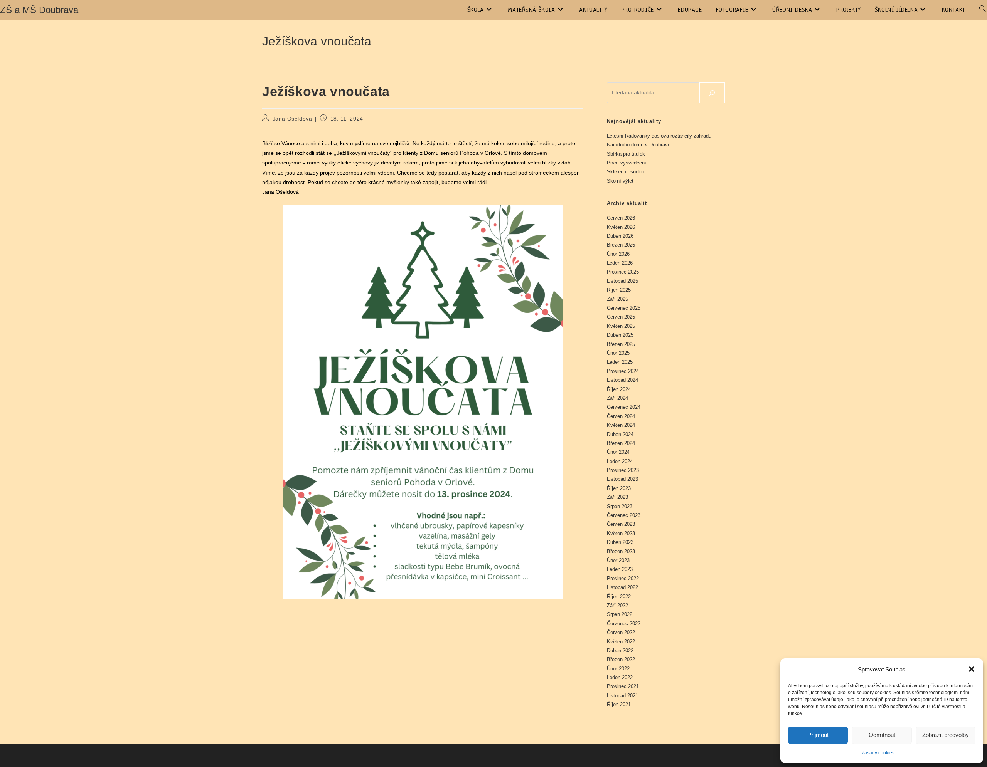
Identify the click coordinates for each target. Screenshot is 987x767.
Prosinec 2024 (623, 371)
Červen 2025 (621, 317)
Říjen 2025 (619, 290)
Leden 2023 (620, 569)
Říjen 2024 (619, 389)
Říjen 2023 (619, 488)
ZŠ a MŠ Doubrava (39, 10)
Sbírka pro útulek (626, 154)
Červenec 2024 (623, 407)
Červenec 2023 (623, 515)
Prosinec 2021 (623, 686)
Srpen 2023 (619, 506)
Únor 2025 (618, 353)
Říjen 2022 (619, 596)
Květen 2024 (621, 425)
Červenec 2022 (623, 623)
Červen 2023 (621, 524)
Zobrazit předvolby (945, 735)
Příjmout (818, 735)
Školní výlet (620, 181)
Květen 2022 (621, 641)
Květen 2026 (621, 227)
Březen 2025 (621, 344)
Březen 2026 (621, 245)
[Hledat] (712, 92)
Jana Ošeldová (292, 119)
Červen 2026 (621, 218)
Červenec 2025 (623, 308)
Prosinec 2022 (623, 578)
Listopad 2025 (622, 281)
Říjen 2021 (619, 704)
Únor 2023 (618, 560)
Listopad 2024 (622, 380)
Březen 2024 (621, 443)
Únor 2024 (618, 452)
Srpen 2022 (619, 614)
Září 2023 (617, 497)
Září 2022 (617, 605)
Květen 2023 (621, 533)
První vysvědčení (626, 163)
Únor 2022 (618, 668)
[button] (971, 669)
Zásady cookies (878, 752)
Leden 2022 (620, 677)
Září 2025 (617, 299)
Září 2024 (617, 398)
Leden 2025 (620, 362)
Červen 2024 (621, 416)
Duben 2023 (620, 542)
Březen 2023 (621, 551)
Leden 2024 (620, 461)
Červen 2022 (621, 632)
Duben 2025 (620, 335)
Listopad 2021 (622, 695)
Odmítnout (882, 735)
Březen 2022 (621, 659)
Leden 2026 (620, 263)
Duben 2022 (620, 650)
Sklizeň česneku (625, 172)
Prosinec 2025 (623, 272)
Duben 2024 (620, 434)
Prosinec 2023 (623, 470)
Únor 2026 (618, 254)
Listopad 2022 (622, 587)
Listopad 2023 (622, 479)
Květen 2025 (621, 326)
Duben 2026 (620, 236)
